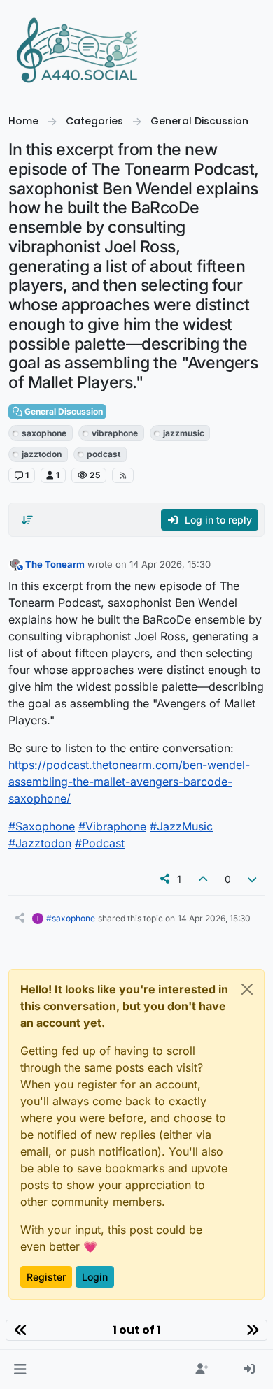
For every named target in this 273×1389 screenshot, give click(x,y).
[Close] (247, 989)
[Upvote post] (203, 879)
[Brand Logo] (77, 50)
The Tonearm (55, 564)
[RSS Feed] (123, 475)
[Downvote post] (252, 879)
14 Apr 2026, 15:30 (170, 564)
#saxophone (70, 918)
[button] (20, 1369)
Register (46, 1277)
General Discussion (62, 411)
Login (95, 1277)
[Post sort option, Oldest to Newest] (27, 520)
